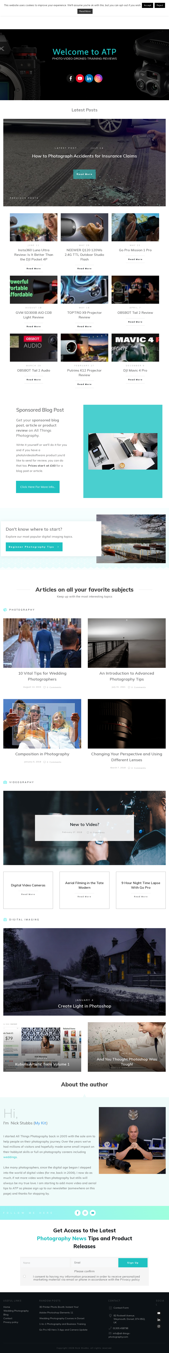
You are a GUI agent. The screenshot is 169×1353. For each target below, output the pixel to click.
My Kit (40, 1122)
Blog (5, 1314)
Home (6, 1306)
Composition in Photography (42, 753)
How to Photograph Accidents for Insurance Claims (84, 156)
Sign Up (133, 1262)
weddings (10, 1157)
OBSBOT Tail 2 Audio (33, 370)
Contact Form (121, 1307)
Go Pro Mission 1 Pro (135, 250)
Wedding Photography (16, 1310)
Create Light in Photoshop (84, 972)
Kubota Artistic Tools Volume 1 (42, 1047)
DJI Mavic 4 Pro (135, 370)
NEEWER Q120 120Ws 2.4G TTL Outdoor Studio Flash (84, 254)
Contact (7, 1318)
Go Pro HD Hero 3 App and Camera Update (63, 1329)
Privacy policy (130, 1279)
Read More (85, 11)
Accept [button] (147, 5)
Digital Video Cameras (28, 885)
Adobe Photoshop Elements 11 (56, 1312)
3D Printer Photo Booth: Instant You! (58, 1306)
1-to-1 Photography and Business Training (62, 1323)
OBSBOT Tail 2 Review (135, 312)
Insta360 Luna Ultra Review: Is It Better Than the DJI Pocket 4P (33, 254)
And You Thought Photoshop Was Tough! (127, 1047)
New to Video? (84, 828)
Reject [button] (160, 5)
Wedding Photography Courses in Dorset (61, 1318)
